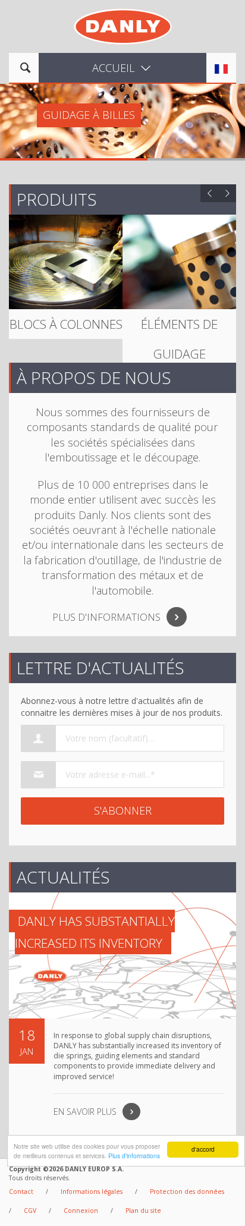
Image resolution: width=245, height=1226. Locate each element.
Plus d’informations (134, 1155)
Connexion (81, 1210)
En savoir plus (85, 1111)
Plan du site (143, 1210)
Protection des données (187, 1191)
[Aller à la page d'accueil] (123, 25)
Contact (21, 1191)
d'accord (203, 1149)
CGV (30, 1210)
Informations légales (91, 1191)
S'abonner (123, 810)
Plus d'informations (106, 617)
